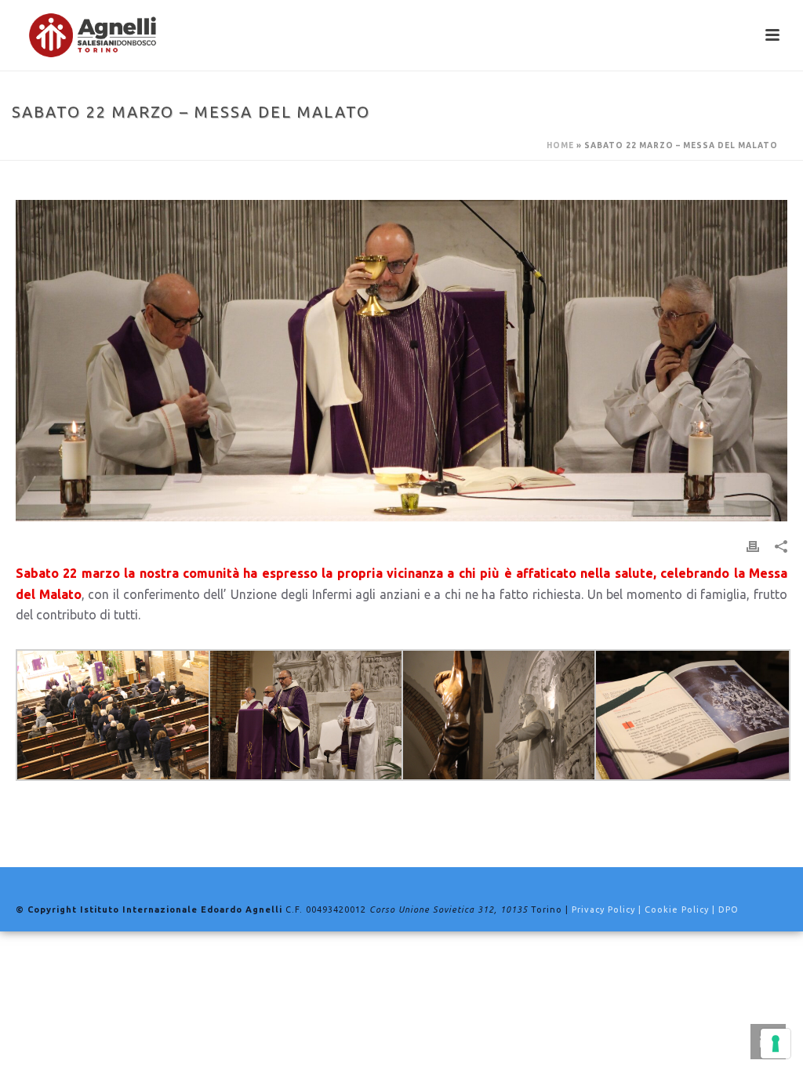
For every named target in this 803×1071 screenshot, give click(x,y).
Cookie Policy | (681, 909)
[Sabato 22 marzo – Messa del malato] (401, 360)
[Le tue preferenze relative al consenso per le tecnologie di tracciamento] (775, 1043)
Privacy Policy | (608, 909)
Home (560, 145)
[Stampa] (753, 546)
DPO (728, 909)
